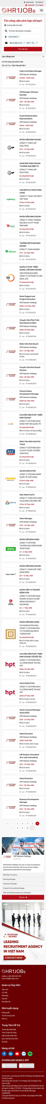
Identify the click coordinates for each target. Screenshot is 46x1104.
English (41, 5)
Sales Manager (26, 518)
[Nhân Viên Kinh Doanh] (11, 352)
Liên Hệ (4, 999)
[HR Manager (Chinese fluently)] (11, 100)
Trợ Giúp (4, 1042)
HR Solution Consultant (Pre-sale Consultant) (29, 756)
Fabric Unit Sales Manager (31, 71)
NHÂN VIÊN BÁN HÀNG (29, 539)
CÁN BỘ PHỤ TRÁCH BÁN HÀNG (31, 191)
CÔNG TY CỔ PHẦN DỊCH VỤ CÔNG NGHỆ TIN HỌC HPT (30, 663)
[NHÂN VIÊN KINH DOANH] (11, 147)
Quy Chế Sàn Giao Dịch (10, 1039)
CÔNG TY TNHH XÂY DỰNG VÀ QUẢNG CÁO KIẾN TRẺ (31, 499)
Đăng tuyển (6, 1012)
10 (27, 828)
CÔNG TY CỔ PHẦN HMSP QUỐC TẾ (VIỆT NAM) (30, 475)
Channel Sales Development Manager (29, 392)
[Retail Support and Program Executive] (11, 304)
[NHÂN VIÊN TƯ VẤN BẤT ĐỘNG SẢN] (11, 602)
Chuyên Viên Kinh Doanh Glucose (30, 368)
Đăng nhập (30, 2)
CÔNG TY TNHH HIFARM (30, 249)
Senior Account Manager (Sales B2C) (30, 711)
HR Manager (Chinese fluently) (29, 93)
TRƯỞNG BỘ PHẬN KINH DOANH (30, 244)
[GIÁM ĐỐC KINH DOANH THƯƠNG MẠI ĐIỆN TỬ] (11, 173)
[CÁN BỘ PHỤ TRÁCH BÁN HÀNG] (11, 199)
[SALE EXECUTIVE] (11, 693)
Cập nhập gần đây (18, 65)
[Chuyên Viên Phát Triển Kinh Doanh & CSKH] (11, 328)
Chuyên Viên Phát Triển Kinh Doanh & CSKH (29, 321)
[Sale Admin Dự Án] (11, 503)
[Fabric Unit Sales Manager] (11, 78)
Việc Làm (5, 989)
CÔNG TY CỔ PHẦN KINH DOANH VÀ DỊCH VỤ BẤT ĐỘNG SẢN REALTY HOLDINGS (30, 600)
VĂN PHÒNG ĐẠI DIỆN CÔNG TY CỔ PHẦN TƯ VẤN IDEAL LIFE (31, 276)
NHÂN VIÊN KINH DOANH (30, 139)
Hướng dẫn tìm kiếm (15, 25)
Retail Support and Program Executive (27, 297)
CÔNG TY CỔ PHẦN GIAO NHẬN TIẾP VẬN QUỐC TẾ (30, 422)
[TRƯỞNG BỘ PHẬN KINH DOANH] (11, 251)
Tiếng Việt (31, 5)
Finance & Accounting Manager (13, 888)
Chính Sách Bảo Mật (9, 1029)
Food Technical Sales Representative (28, 117)
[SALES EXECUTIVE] (11, 479)
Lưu (22, 84)
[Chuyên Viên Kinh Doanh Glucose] (11, 375)
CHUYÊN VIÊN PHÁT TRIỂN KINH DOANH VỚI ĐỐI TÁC (31, 655)
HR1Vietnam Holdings (28, 74)
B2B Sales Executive (10, 875)
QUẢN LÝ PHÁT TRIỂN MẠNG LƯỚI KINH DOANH (31, 268)
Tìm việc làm (23, 49)
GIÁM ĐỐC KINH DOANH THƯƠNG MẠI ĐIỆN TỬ (30, 164)
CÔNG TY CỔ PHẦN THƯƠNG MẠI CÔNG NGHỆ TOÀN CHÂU (31, 546)
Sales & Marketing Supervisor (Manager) (17, 892)
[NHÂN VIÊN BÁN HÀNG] (11, 549)
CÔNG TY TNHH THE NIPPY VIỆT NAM (31, 197)
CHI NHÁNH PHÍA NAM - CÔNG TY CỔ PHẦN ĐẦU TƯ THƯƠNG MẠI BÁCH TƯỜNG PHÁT (30, 629)
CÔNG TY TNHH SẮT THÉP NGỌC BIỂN (30, 570)
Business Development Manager (29, 800)
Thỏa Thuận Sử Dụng (9, 1032)
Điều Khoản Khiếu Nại (9, 1036)
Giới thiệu (5, 995)
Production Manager (10, 884)
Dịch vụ (4, 1019)
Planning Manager (9, 879)
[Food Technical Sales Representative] (11, 124)
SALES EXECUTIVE (28, 471)
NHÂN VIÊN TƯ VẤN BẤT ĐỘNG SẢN (30, 591)
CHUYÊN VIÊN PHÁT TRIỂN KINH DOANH (31, 416)
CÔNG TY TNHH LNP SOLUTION (28, 144)
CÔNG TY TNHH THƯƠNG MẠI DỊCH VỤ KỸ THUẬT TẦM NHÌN (30, 223)
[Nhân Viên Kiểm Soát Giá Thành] (11, 452)
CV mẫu (4, 992)
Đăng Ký (40, 2)
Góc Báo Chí (6, 1002)
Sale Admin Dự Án (27, 495)
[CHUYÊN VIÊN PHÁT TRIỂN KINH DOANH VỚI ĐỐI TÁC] (11, 665)
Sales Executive (26, 734)
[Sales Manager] (11, 525)
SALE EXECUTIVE (27, 683)
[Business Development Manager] (11, 807)
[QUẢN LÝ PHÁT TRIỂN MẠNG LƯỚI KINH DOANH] (11, 278)
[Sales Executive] (11, 740)
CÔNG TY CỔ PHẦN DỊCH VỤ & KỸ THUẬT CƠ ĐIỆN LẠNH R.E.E (30, 450)
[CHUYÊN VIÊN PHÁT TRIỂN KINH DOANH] (11, 424)
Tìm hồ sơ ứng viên (8, 1015)
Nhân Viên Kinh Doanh (29, 344)
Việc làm (22, 897)
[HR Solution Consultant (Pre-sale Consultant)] (11, 762)
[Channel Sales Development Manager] (11, 399)
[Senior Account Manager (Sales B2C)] (11, 718)
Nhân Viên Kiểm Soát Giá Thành (30, 442)
